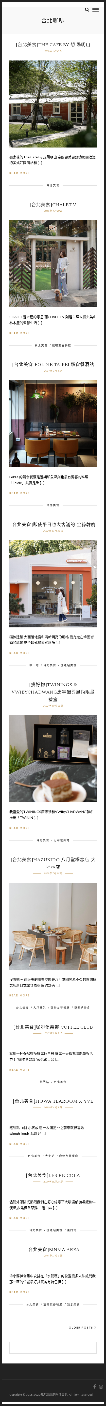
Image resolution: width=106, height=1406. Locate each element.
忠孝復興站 (62, 840)
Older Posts (81, 1327)
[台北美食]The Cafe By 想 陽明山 (53, 45)
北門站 (44, 1081)
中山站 (34, 665)
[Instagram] (101, 1386)
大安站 (50, 1155)
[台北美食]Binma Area (53, 1250)
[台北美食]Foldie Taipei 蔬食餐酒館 (53, 365)
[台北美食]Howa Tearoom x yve (53, 1101)
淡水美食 (73, 1304)
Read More (19, 173)
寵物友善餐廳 (61, 345)
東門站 (72, 1230)
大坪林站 (39, 1007)
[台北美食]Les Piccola (53, 1175)
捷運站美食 (69, 665)
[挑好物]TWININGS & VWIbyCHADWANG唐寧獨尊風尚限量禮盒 (53, 692)
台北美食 (53, 185)
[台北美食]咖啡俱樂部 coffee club (53, 1027)
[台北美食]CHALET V (53, 205)
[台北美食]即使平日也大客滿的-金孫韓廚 (53, 525)
